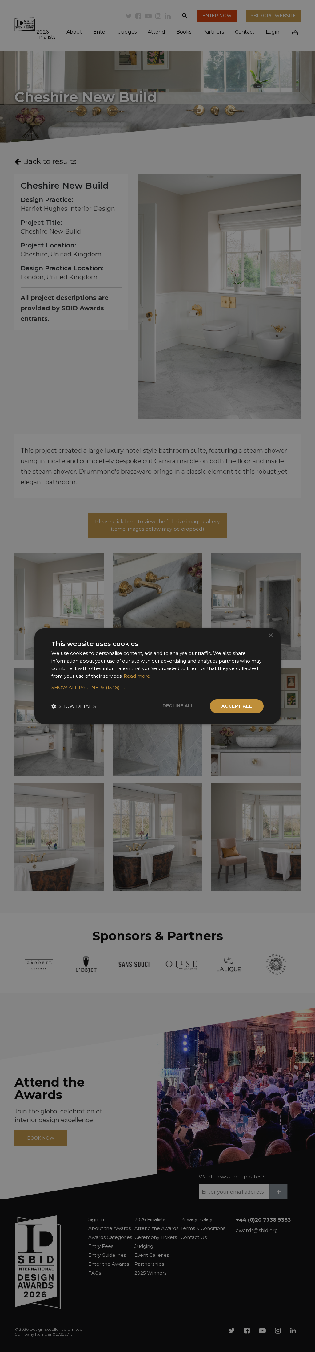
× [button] (270, 635)
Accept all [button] (236, 706)
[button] (157, 687)
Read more (137, 676)
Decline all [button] (178, 706)
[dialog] (157, 676)
